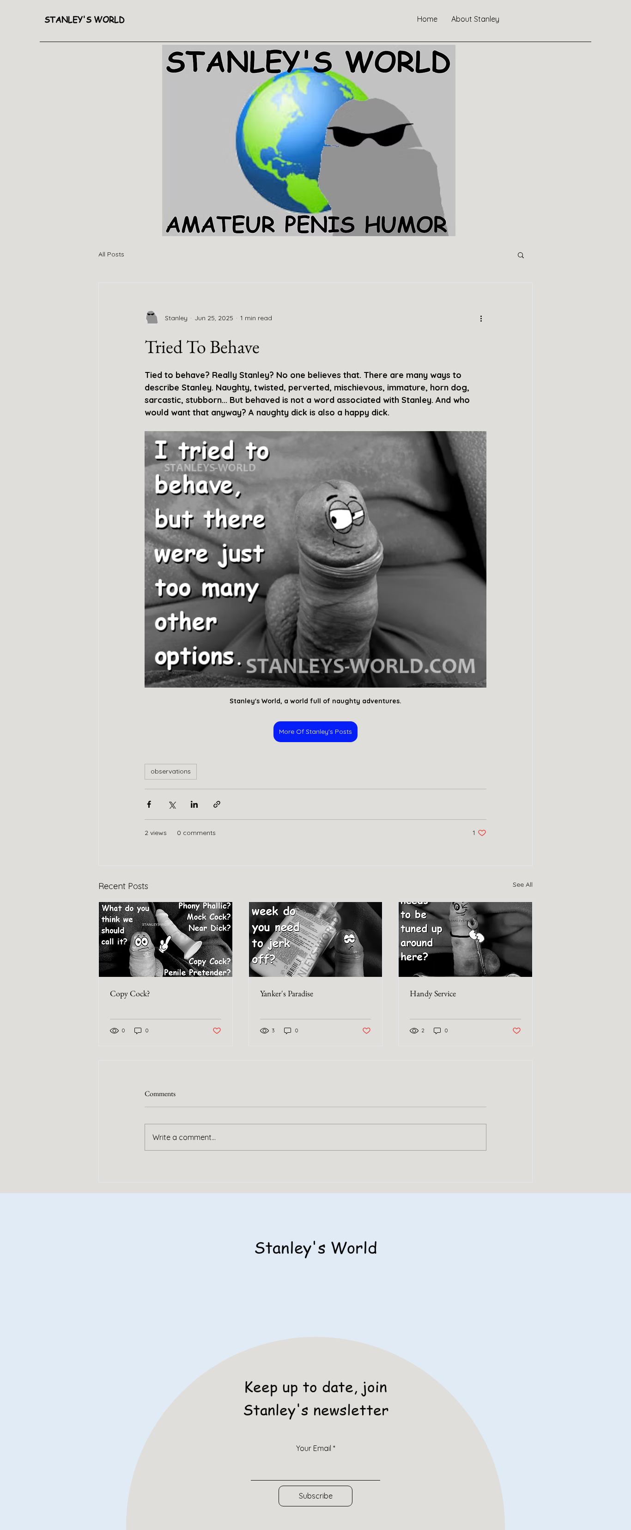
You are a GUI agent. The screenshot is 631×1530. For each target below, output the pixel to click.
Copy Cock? (130, 993)
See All (523, 884)
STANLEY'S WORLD (84, 19)
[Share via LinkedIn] (194, 804)
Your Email (313, 1448)
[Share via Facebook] (149, 804)
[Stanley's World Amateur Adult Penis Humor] (165, 939)
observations (171, 771)
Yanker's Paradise (286, 993)
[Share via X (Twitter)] (171, 804)
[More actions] (480, 317)
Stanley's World (315, 1247)
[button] (520, 254)
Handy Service (433, 993)
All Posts (111, 254)
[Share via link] (216, 804)
